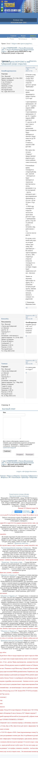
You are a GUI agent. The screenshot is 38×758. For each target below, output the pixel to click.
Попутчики (33, 477)
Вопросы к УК (5, 477)
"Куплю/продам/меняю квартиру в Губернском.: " (17, 548)
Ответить (33, 61)
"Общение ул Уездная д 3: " (9, 631)
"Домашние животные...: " (22, 543)
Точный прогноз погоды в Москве (19, 494)
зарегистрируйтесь (26, 43)
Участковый (16, 477)
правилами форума (9, 447)
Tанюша (4, 363)
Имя (4, 412)
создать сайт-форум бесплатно (26, 471)
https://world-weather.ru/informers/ (19, 496)
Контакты (10, 37)
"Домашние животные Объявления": (12, 640)
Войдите (14, 43)
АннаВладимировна (8, 71)
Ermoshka (5, 319)
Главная (13, 36)
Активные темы (18, 20)
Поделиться (29, 68)
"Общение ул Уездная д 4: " (9, 575)
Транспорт (24, 477)
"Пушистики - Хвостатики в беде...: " (13, 562)
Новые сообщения (13, 476)
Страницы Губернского (29, 476)
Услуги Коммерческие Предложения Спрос (17, 50)
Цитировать (34, 311)
